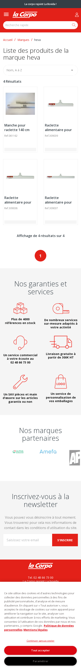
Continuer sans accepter (41, 640)
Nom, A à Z (40, 70)
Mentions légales (35, 630)
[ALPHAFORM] (18, 451)
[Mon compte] (77, 14)
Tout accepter (40, 650)
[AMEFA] (48, 451)
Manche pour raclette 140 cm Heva (16, 130)
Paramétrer (40, 661)
